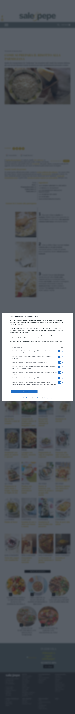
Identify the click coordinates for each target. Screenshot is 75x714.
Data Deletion (27, 397)
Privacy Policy (48, 397)
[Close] (69, 316)
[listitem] (37, 348)
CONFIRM (24, 391)
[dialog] (37, 357)
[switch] (60, 351)
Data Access (37, 397)
